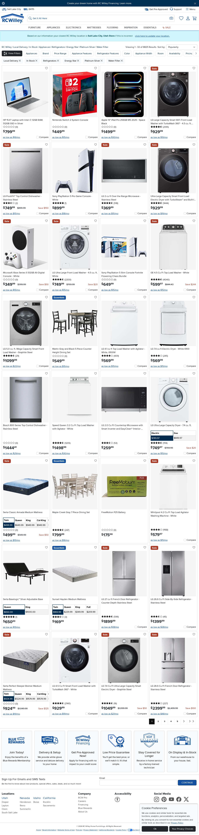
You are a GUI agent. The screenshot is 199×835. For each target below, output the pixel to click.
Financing (83, 804)
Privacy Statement (90, 830)
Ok (155, 828)
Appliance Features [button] (82, 53)
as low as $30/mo (110, 137)
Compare (44, 137)
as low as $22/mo (12, 366)
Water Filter (102, 47)
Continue (187, 782)
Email (102, 778)
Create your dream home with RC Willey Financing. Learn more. (99, 3)
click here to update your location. (152, 36)
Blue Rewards (85, 808)
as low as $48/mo (159, 713)
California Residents (107, 830)
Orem (4, 809)
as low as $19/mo (159, 137)
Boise (36, 802)
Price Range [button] (60, 53)
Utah (5, 798)
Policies (79, 830)
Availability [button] (174, 53)
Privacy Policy (177, 823)
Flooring (112, 27)
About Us (82, 811)
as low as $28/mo (159, 627)
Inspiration (131, 27)
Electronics (73, 27)
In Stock (33, 47)
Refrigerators (59, 47)
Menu (192, 9)
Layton (5, 805)
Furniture (34, 27)
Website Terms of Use (66, 830)
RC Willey (7, 47)
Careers (82, 801)
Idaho (37, 798)
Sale (168, 27)
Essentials (150, 27)
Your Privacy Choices (182, 828)
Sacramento (49, 805)
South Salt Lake (9, 812)
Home (38, 830)
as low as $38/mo (110, 627)
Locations (8, 793)
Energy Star (73, 47)
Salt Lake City (14, 9)
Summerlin (25, 809)
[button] (22, 3)
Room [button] (161, 53)
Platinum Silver (88, 47)
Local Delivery (20, 47)
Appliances (53, 27)
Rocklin (47, 802)
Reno (22, 805)
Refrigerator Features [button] (108, 53)
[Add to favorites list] (46, 68)
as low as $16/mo (11, 137)
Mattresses (94, 27)
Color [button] (127, 53)
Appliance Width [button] (143, 53)
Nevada (25, 798)
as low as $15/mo (60, 137)
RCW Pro (82, 797)
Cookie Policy (121, 830)
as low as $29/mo (12, 453)
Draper (5, 802)
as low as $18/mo (60, 213)
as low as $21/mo (109, 713)
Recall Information (49, 830)
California (49, 798)
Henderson (25, 802)
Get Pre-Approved (158, 9)
